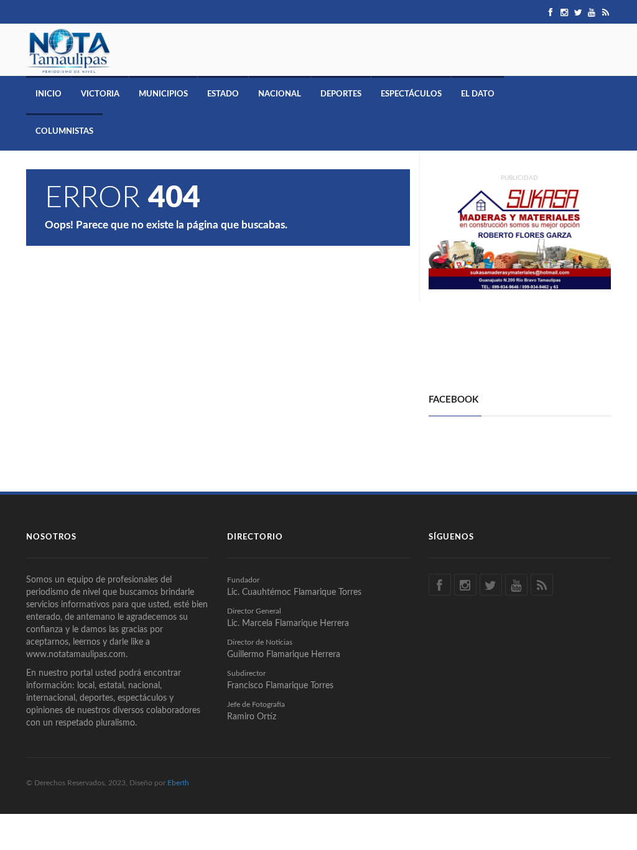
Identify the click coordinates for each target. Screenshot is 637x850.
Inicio (48, 94)
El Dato (478, 94)
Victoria (100, 94)
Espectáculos (411, 94)
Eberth (178, 783)
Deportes (340, 94)
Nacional (279, 94)
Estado (223, 94)
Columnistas (64, 132)
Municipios (163, 94)
